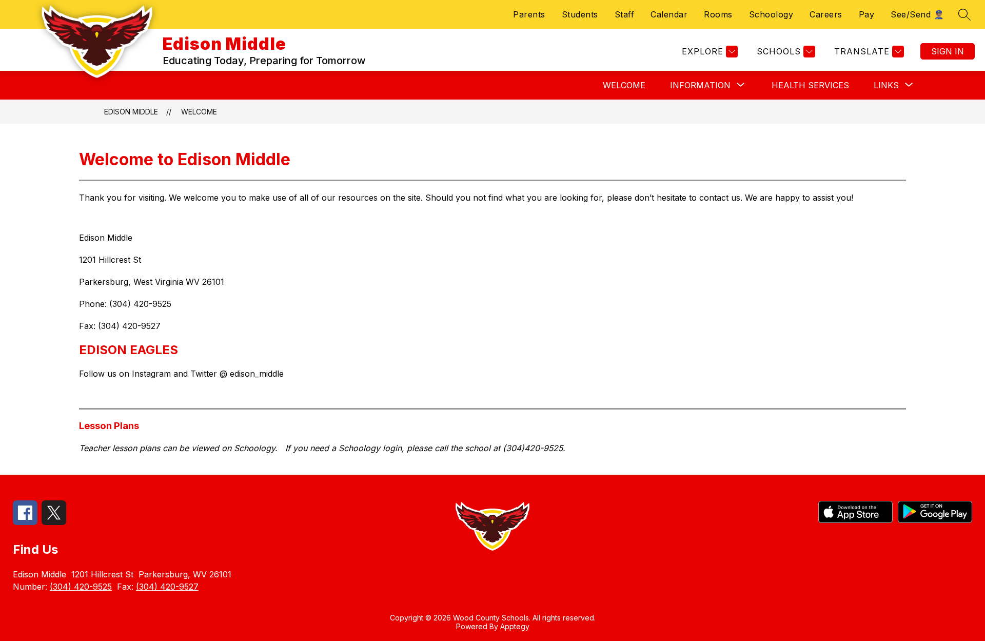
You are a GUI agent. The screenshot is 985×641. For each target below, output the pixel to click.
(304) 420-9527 (167, 586)
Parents (529, 14)
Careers (826, 14)
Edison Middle (131, 111)
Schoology (771, 14)
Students (580, 14)
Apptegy (514, 626)
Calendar (669, 14)
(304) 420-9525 (81, 586)
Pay (867, 14)
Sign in (947, 51)
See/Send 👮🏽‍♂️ (917, 14)
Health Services (810, 85)
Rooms (718, 14)
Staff (625, 14)
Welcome (624, 85)
